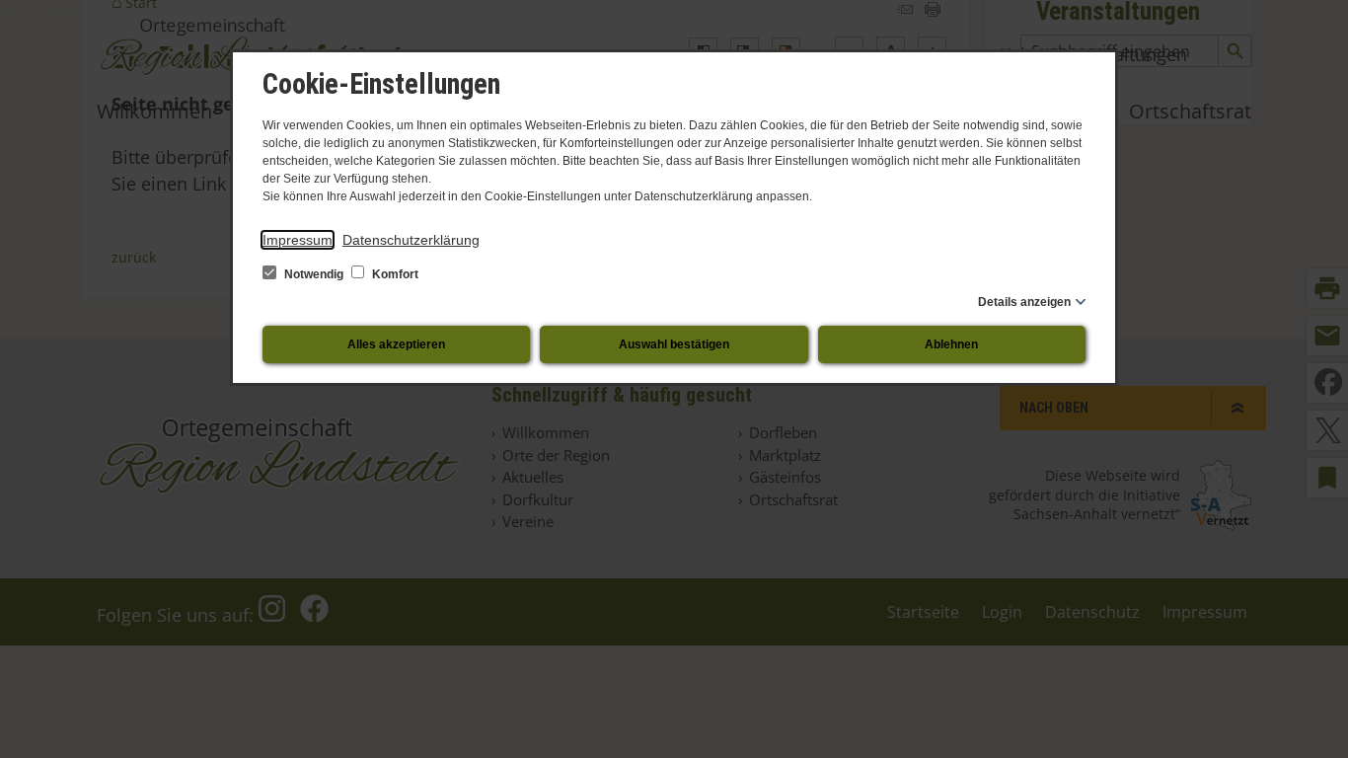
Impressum (297, 240)
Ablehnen (951, 344)
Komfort (393, 274)
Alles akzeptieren (396, 344)
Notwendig (313, 274)
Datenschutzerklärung (411, 240)
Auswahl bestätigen (674, 344)
